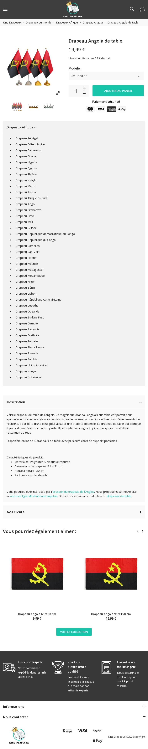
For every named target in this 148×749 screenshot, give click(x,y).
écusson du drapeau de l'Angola (73, 491)
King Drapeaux (12, 22)
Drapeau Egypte (26, 168)
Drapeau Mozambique (30, 275)
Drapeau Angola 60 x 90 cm (37, 614)
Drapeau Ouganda (27, 311)
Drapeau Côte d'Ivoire (30, 144)
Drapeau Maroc (25, 186)
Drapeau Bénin (25, 287)
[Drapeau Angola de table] (17, 107)
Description (16, 402)
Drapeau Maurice (26, 264)
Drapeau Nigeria (26, 162)
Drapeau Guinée (26, 228)
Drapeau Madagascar (29, 269)
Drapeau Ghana (25, 156)
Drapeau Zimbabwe (28, 210)
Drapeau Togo (25, 204)
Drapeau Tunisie (26, 192)
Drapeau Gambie (26, 323)
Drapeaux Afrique (67, 22)
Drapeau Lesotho (27, 305)
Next (61, 106)
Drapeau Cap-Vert (27, 252)
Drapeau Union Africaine (31, 365)
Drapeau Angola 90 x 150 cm (111, 614)
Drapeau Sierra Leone (29, 347)
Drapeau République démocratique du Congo (45, 234)
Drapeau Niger (25, 281)
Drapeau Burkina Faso (29, 317)
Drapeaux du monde (38, 22)
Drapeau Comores (27, 246)
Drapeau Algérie (26, 174)
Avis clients (15, 512)
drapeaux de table (119, 496)
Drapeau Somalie (26, 341)
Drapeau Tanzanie (27, 329)
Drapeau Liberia (25, 258)
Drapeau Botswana (28, 377)
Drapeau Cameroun (28, 150)
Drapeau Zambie (26, 359)
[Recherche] (132, 9)
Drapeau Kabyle (26, 180)
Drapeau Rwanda (26, 353)
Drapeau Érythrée (27, 335)
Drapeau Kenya (25, 371)
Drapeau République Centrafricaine (38, 299)
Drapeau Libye (25, 216)
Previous (4, 106)
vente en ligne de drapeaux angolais (33, 496)
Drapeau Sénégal (26, 138)
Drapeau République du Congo (35, 240)
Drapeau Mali (24, 222)
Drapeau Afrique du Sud (31, 198)
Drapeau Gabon (25, 293)
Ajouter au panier (118, 91)
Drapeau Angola (92, 22)
